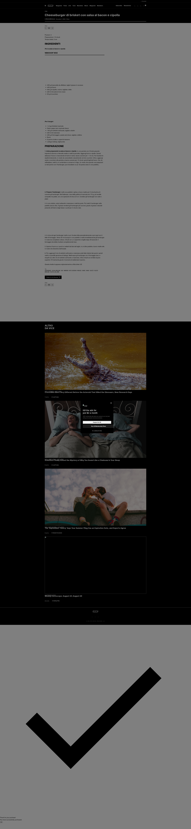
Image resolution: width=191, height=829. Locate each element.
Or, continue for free (97, 430)
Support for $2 (97, 422)
